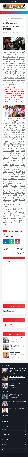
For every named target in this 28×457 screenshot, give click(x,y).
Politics (8, 18)
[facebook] (12, 1)
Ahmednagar (18, 231)
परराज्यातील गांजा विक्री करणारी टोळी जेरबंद (16, 338)
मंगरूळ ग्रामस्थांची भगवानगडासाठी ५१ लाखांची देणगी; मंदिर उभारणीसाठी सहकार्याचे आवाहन (17, 378)
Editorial (14, 429)
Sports (14, 449)
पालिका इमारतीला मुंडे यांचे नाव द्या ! (17, 401)
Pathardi (6, 236)
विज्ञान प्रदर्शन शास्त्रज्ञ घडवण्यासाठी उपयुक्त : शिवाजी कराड (17, 346)
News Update (16, 234)
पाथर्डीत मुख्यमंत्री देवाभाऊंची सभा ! (17, 408)
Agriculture (10, 231)
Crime (14, 424)
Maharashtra (7, 234)
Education (6, 233)
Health (14, 437)
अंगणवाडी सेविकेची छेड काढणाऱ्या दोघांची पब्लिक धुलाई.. (16, 395)
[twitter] (15, 1)
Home (4, 18)
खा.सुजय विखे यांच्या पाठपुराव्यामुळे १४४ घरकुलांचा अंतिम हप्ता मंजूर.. (17, 354)
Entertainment (14, 233)
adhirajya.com (7, 32)
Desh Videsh (14, 426)
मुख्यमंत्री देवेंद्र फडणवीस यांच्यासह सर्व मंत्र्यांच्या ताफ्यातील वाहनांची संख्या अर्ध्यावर (17, 370)
